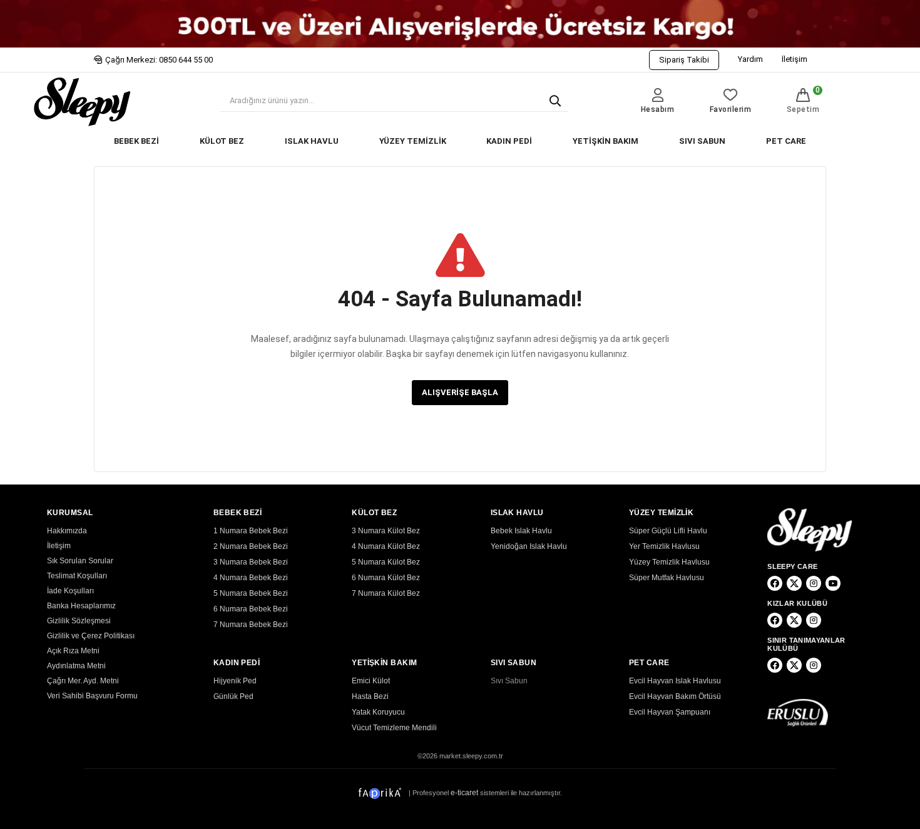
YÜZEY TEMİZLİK (412, 141)
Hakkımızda (67, 530)
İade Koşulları (70, 590)
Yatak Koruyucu (378, 712)
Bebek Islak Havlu (521, 530)
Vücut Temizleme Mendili (394, 727)
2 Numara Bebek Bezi (250, 546)
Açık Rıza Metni (73, 650)
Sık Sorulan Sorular (80, 560)
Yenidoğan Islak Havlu (529, 546)
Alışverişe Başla (460, 392)
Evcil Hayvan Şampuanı (669, 712)
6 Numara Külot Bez (386, 577)
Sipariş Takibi (684, 59)
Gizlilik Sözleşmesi (79, 620)
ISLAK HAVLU (312, 141)
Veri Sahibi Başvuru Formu (92, 695)
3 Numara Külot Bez (386, 530)
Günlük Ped (233, 696)
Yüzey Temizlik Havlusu (669, 562)
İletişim (794, 59)
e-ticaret (464, 792)
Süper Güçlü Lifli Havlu (668, 530)
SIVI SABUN (702, 141)
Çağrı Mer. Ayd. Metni (83, 680)
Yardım (750, 59)
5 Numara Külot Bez (386, 562)
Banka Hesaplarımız (81, 605)
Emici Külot (371, 680)
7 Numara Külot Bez (386, 593)
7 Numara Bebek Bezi (250, 624)
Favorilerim (731, 109)
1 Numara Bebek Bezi (250, 530)
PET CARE (786, 141)
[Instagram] (813, 583)
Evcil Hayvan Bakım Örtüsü (675, 696)
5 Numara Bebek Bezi (250, 593)
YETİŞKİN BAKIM (605, 141)
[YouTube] (833, 583)
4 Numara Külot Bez (386, 546)
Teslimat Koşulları (77, 575)
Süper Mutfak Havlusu (666, 577)
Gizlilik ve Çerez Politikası (91, 635)
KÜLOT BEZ (222, 141)
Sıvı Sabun (509, 680)
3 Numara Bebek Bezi (250, 562)
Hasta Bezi (370, 696)
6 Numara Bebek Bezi (250, 609)
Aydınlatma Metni (76, 665)
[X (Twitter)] (794, 583)
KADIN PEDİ (509, 141)
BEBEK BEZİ (136, 141)
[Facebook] (774, 583)
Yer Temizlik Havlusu (664, 546)
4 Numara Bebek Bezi (250, 577)
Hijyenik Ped (235, 680)
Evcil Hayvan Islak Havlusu (675, 680)
